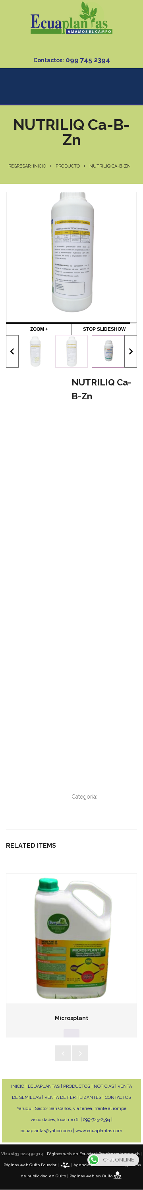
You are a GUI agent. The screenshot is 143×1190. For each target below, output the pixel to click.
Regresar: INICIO (27, 166)
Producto (68, 166)
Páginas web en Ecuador (71, 1154)
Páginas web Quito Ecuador (30, 1165)
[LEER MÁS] (71, 1035)
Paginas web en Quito (91, 1176)
